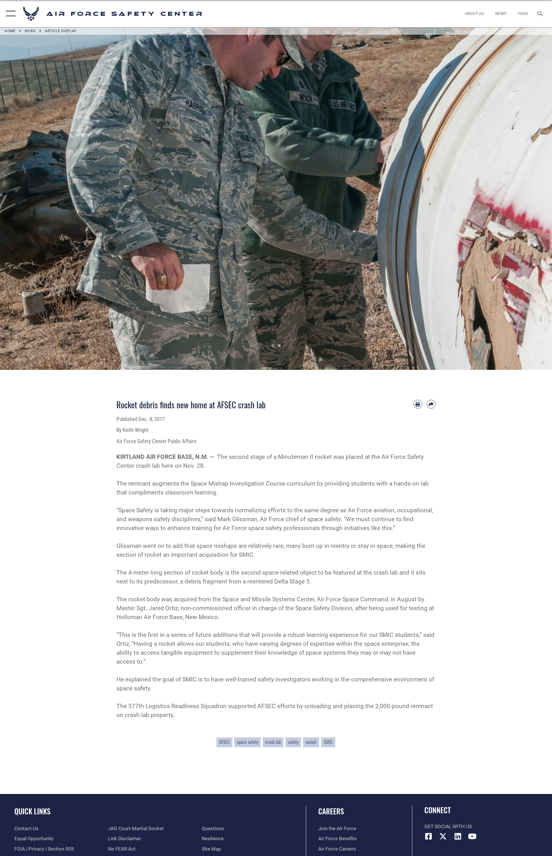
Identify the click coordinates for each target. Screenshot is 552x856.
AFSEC (224, 742)
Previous (27, 199)
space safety (247, 742)
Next (524, 199)
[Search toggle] (540, 13)
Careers (331, 811)
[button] (9, 13)
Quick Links (32, 811)
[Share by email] (431, 404)
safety (293, 742)
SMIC (328, 742)
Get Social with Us (448, 826)
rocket (311, 742)
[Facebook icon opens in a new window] (428, 836)
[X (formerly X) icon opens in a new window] (443, 836)
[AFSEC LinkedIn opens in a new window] (457, 836)
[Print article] (417, 404)
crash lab (273, 742)
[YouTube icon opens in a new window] (472, 836)
